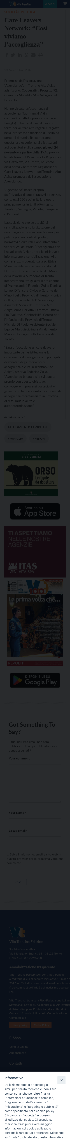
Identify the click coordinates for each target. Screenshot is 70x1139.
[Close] (61, 1080)
